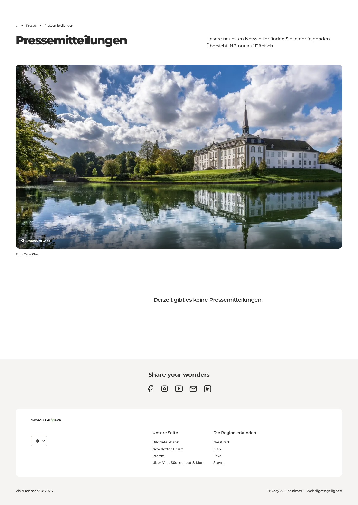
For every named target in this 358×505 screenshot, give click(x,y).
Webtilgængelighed (324, 491)
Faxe (217, 456)
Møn (217, 449)
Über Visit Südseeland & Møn (178, 462)
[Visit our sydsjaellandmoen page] (150, 388)
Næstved (221, 442)
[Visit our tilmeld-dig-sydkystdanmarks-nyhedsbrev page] (193, 388)
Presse (31, 25)
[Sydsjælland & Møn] (46, 420)
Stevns (219, 462)
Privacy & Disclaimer (284, 491)
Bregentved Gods (37, 241)
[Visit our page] (164, 388)
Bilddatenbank (165, 442)
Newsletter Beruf (167, 449)
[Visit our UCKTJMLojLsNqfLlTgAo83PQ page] (179, 388)
